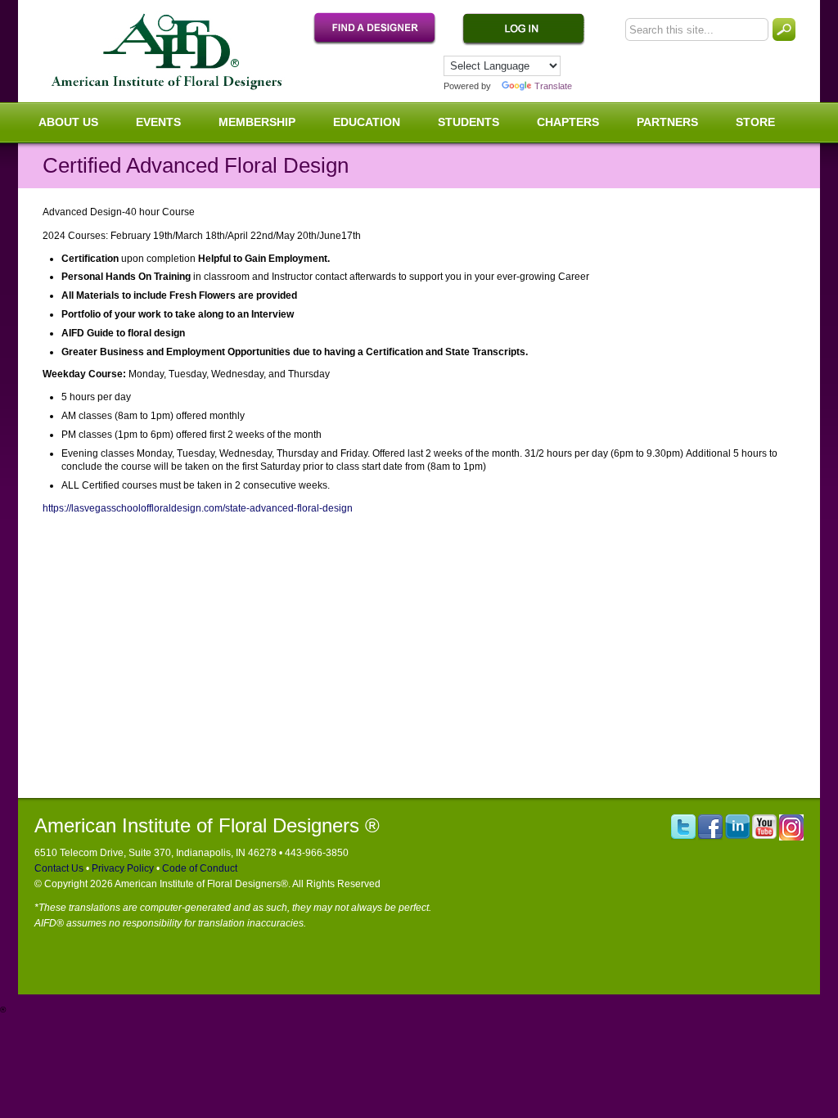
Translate (553, 86)
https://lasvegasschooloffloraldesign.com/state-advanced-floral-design (198, 508)
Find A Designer (383, 29)
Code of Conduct (198, 868)
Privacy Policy (121, 868)
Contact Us (58, 868)
